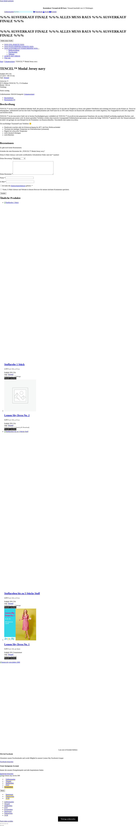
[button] (5, 673)
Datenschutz (10, 796)
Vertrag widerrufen (68, 819)
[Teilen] (5, 823)
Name (2, 178)
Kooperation (8, 787)
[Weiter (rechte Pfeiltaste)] (3, 825)
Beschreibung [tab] (8, 98)
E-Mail (3, 182)
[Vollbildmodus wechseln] (3, 823)
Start (1, 61)
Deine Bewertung (6, 158)
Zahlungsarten (10, 779)
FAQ (7, 785)
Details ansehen (10, 378)
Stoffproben (10, 783)
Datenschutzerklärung (18, 186)
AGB (7, 798)
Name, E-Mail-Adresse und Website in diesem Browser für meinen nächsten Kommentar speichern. (36, 189)
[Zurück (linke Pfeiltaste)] (1, 825)
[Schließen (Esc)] (7, 823)
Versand (6, 78)
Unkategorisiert (9, 61)
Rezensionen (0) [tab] (9, 100)
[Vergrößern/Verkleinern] (1, 823)
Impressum (9, 794)
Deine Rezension (6, 174)
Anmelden (25, 742)
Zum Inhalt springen (7, 1)
